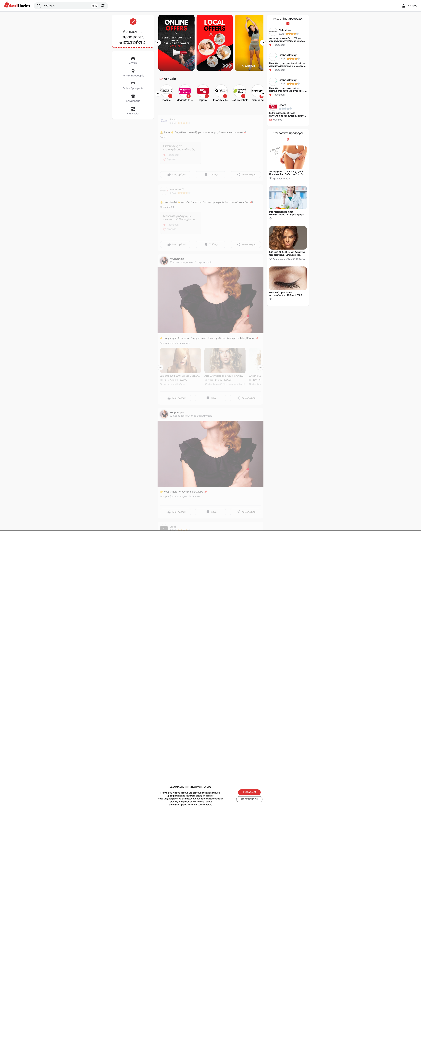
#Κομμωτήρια (167, 343)
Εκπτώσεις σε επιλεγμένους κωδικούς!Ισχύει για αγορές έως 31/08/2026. (179, 151)
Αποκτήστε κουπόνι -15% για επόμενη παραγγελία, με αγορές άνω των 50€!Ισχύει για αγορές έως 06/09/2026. (286, 42)
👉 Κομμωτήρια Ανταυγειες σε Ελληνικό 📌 (183, 491)
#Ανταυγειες (181, 496)
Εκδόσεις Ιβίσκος (224, 100)
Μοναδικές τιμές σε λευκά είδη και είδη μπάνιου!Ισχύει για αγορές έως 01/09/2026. (287, 66)
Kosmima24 (177, 189)
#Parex (164, 137)
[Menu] (102, 5)
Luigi (173, 526)
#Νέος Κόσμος (182, 343)
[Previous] (158, 43)
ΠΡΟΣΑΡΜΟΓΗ (249, 799)
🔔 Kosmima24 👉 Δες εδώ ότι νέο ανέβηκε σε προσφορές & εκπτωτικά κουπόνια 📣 (206, 202)
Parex (173, 119)
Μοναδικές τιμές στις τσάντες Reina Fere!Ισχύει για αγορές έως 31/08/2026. (287, 91)
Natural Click (240, 100)
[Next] (263, 43)
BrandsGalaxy (288, 55)
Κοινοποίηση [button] (249, 174)
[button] (170, 96)
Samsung (258, 100)
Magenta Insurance (188, 100)
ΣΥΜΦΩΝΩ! (249, 792)
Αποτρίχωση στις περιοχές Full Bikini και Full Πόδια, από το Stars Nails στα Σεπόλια (288, 174)
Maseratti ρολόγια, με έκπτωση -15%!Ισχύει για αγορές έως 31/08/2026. (180, 219)
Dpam (203, 100)
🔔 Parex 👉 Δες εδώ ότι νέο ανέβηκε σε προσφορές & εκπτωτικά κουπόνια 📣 (203, 132)
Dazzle (166, 100)
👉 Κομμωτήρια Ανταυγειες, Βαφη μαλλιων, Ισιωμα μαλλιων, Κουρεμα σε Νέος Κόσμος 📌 (209, 338)
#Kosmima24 (167, 207)
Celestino (285, 30)
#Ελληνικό (194, 496)
